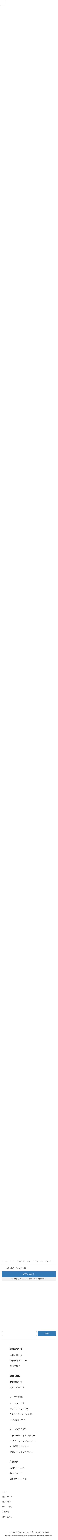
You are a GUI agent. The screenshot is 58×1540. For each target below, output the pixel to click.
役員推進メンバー (18, 1360)
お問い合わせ (29, 1274)
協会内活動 (15, 1375)
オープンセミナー (18, 1403)
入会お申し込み (17, 1468)
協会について (16, 1349)
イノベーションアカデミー (22, 1441)
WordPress (18, 1536)
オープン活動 (16, 1397)
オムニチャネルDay (19, 1409)
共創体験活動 (16, 1382)
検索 (47, 1333)
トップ (4, 1492)
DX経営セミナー (17, 1419)
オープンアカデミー (19, 1429)
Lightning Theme (29, 1536)
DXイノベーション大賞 (21, 1414)
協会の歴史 (15, 1366)
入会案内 (14, 1461)
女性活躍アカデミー (19, 1446)
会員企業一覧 (16, 1355)
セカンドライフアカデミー (22, 1452)
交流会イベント (17, 1387)
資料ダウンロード (18, 1478)
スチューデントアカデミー (22, 1435)
